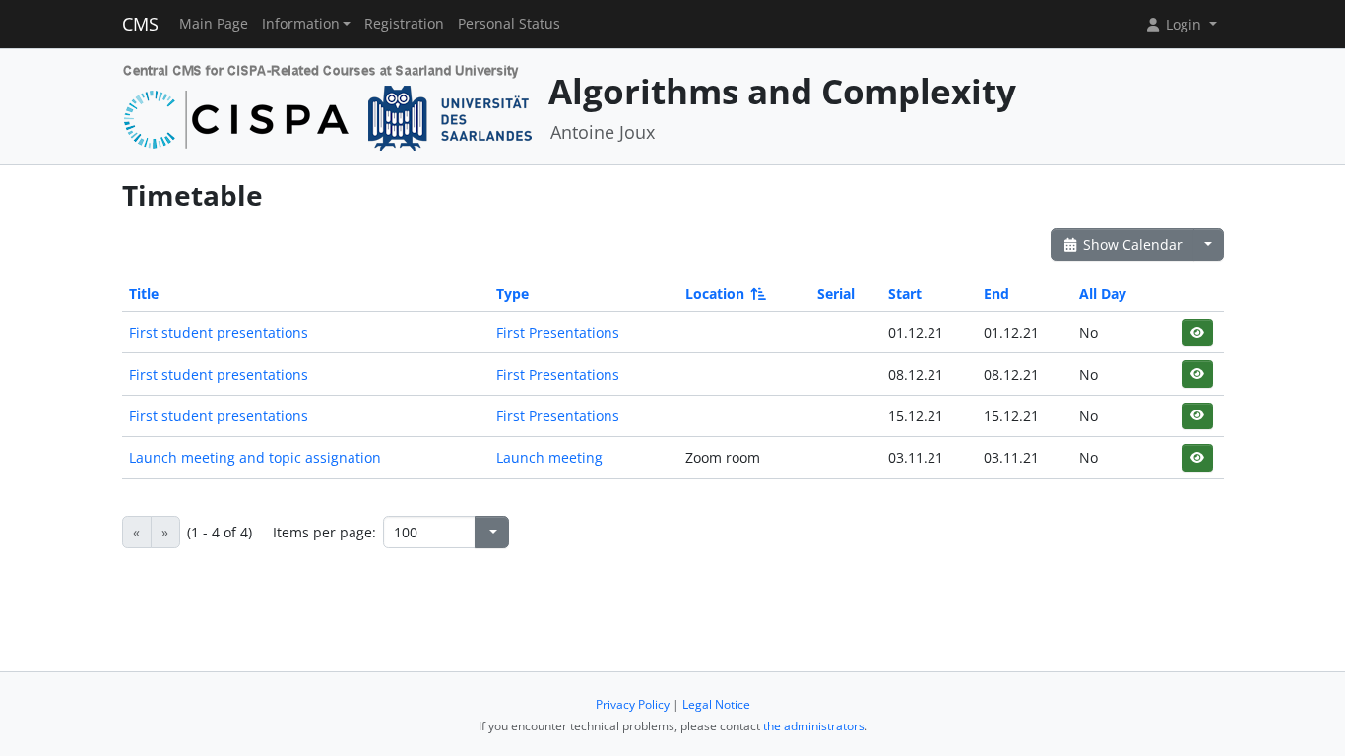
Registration (404, 24)
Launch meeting (549, 457)
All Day (1102, 293)
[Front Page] (328, 104)
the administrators (814, 726)
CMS (140, 23)
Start (905, 293)
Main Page (213, 24)
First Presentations (557, 332)
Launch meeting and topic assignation (255, 457)
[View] (1197, 332)
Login (1183, 24)
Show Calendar (1131, 244)
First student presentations (218, 332)
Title (144, 293)
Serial (836, 293)
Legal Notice (716, 704)
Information (301, 24)
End (996, 293)
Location (714, 293)
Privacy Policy (633, 704)
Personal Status (509, 24)
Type (512, 293)
